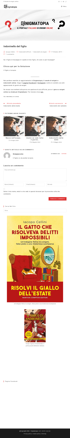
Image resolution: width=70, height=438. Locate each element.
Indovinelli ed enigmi (40, 52)
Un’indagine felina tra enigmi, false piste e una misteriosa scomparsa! (35, 303)
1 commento (10, 54)
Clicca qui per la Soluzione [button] (17, 66)
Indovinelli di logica (12, 96)
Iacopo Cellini (10, 52)
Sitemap (44, 433)
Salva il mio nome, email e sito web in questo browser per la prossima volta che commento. (32, 193)
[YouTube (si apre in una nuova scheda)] (63, 1)
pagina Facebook (29, 83)
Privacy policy (28, 433)
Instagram (41, 83)
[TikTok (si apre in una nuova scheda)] (65, 1)
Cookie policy (37, 433)
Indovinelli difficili (25, 52)
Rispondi (64, 153)
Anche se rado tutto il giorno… (34, 139)
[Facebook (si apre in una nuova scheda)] (59, 1)
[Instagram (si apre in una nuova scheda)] (61, 1)
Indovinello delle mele (56, 139)
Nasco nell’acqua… (14, 138)
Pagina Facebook (11, 381)
